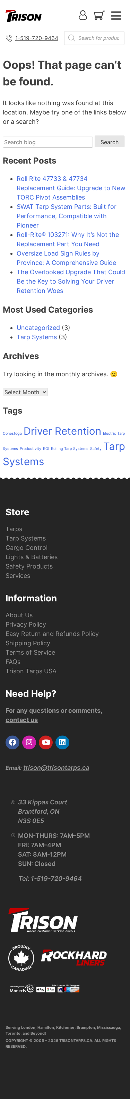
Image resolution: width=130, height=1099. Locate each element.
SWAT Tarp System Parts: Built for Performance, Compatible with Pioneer (66, 216)
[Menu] (116, 15)
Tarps (14, 529)
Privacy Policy (26, 624)
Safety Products (29, 566)
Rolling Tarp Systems (69, 448)
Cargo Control (26, 547)
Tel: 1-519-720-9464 (50, 878)
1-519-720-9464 (36, 38)
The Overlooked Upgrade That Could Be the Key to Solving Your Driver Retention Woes (71, 281)
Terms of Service (30, 652)
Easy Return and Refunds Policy (52, 633)
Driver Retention (62, 431)
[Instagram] (29, 742)
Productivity (30, 448)
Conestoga (12, 433)
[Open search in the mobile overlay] (94, 38)
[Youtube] (46, 742)
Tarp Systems (37, 337)
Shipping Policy (28, 643)
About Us (19, 615)
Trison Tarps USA (31, 671)
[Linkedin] (62, 742)
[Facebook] (12, 742)
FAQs (13, 661)
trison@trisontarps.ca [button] (56, 767)
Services (18, 575)
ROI (46, 448)
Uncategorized (38, 327)
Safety (96, 448)
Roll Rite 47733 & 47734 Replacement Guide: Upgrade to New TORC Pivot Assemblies (71, 188)
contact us (22, 719)
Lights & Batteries (32, 557)
